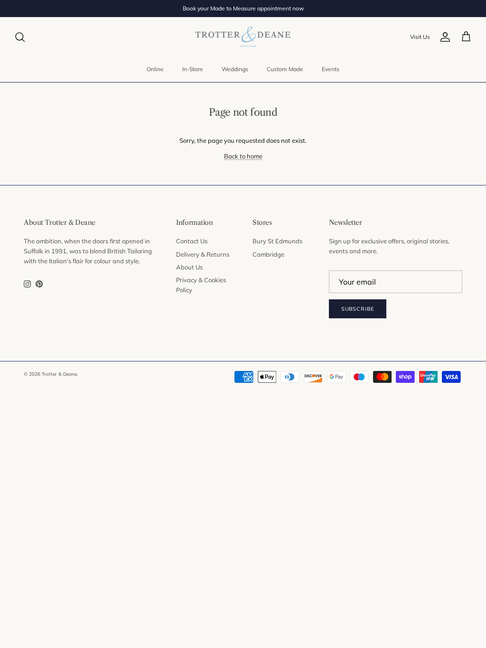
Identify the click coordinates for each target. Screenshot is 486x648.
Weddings (235, 69)
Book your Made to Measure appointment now (243, 8)
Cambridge (268, 254)
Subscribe (357, 308)
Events (330, 69)
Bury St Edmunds (277, 241)
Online (155, 69)
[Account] (445, 37)
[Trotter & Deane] (243, 37)
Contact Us (191, 241)
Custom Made (285, 69)
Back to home (243, 156)
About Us (189, 267)
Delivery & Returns (202, 254)
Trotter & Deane (59, 374)
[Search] (20, 37)
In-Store (192, 69)
